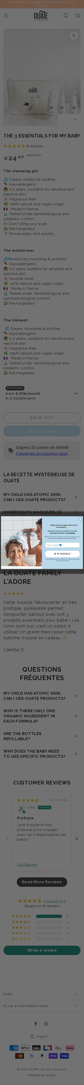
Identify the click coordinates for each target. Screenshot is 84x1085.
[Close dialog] (80, 519)
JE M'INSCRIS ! (62, 553)
